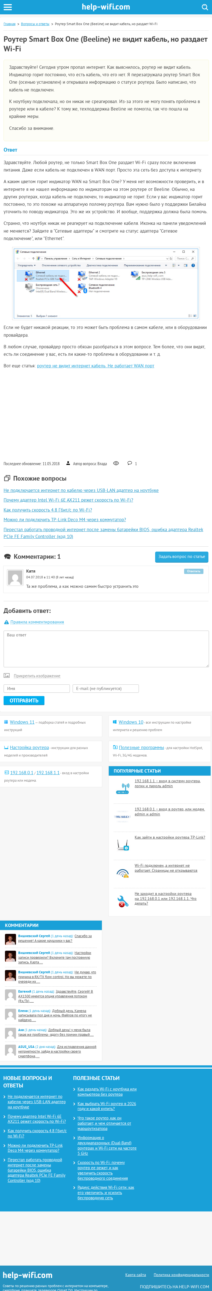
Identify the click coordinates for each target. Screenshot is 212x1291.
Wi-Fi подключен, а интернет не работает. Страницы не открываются (166, 868)
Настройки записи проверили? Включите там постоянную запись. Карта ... (54, 958)
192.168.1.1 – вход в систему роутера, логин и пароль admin (168, 784)
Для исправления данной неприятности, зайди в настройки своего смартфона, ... (57, 1052)
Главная (9, 24)
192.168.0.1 (21, 773)
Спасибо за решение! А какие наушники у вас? (55, 938)
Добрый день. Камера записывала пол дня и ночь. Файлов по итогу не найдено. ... (55, 1016)
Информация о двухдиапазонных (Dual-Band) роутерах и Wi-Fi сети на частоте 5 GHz (107, 1145)
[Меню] (8, 7)
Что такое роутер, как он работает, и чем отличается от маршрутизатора (104, 1124)
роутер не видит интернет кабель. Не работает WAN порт (95, 366)
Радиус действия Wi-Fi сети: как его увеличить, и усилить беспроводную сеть (106, 1193)
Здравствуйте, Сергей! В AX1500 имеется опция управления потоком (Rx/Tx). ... (55, 996)
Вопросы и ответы (35, 24)
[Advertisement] (106, 414)
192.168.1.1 (48, 773)
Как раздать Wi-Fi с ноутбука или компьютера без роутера (107, 1092)
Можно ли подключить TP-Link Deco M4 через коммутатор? (65, 520)
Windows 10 (131, 723)
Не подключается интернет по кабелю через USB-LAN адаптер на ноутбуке (81, 491)
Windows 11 (22, 723)
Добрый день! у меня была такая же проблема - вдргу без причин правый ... (56, 1032)
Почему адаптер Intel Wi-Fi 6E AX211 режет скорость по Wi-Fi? (68, 500)
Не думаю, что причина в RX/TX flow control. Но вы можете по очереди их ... (57, 977)
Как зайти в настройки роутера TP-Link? (170, 837)
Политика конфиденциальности (181, 1275)
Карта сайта (135, 1275)
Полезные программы (141, 748)
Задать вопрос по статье (181, 557)
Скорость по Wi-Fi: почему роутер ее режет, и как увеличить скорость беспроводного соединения (103, 1170)
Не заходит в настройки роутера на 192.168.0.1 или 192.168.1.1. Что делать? (166, 899)
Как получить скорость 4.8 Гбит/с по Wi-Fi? (48, 510)
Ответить (193, 571)
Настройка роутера (29, 748)
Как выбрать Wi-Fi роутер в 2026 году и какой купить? (107, 1107)
